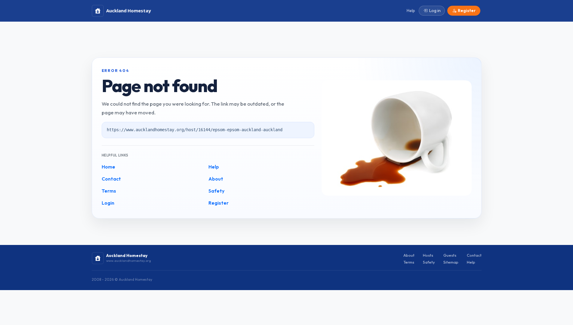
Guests (449, 255)
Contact (111, 179)
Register (218, 203)
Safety (216, 191)
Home (108, 167)
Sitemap (450, 262)
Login (108, 203)
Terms (109, 191)
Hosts (428, 255)
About (215, 179)
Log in (435, 10)
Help (213, 167)
